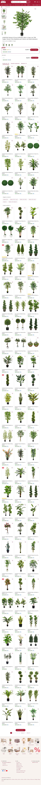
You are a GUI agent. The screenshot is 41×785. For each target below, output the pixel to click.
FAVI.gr (39, 779)
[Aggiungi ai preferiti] (25, 66)
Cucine (22, 4)
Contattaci (4, 763)
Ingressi (30, 753)
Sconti (37, 753)
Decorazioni (6, 4)
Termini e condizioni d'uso (20, 770)
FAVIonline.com (4, 777)
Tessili (10, 4)
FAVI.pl (16, 779)
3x (19, 134)
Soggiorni (28, 4)
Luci (13, 4)
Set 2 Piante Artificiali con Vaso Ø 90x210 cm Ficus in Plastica (25, 79)
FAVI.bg (35, 779)
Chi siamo (18, 762)
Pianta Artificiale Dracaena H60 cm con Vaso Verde (11, 703)
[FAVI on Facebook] (2, 770)
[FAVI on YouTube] (6, 770)
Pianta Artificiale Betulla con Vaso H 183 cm (9, 98)
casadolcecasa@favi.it (7, 762)
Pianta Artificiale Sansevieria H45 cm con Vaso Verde (24, 629)
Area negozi (18, 769)
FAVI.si (3, 780)
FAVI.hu (22, 779)
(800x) (10, 49)
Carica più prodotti (20, 730)
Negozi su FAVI (18, 763)
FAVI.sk (13, 779)
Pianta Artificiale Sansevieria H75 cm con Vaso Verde (24, 722)
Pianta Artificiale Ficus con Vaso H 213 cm (9, 116)
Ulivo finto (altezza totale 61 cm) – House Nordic (10, 666)
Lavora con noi (4, 765)
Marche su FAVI (19, 765)
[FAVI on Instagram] (4, 770)
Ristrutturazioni (17, 4)
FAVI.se (28, 779)
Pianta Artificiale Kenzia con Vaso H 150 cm (22, 116)
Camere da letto (17, 754)
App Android (36, 762)
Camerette (24, 753)
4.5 (8, 49)
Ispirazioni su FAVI (19, 766)
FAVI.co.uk (32, 779)
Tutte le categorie (35, 4)
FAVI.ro (19, 779)
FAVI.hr (25, 779)
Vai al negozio (34, 49)
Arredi (2, 4)
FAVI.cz (10, 779)
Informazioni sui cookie (20, 772)
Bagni (25, 4)
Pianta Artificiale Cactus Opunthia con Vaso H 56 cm (11, 555)
